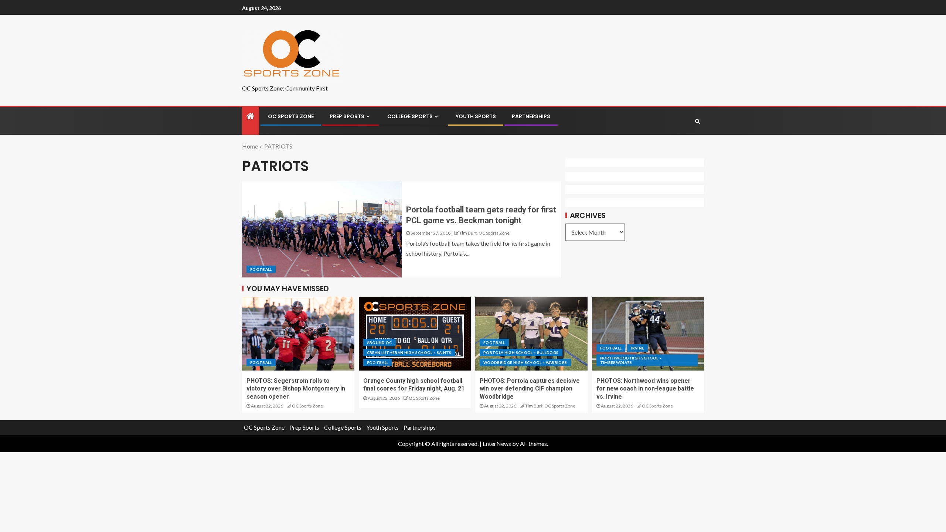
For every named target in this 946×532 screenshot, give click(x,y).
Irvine (637, 348)
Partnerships (531, 116)
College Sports (410, 116)
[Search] (697, 121)
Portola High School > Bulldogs (521, 352)
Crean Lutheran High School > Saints (409, 352)
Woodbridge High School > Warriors (525, 362)
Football (261, 269)
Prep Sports (347, 116)
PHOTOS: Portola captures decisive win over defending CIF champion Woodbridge (530, 388)
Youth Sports (476, 116)
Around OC (379, 342)
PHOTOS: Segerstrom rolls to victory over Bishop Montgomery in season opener (295, 388)
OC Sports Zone (291, 116)
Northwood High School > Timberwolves (631, 360)
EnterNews (497, 443)
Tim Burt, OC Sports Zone (484, 233)
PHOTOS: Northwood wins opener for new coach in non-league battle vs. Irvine (645, 388)
